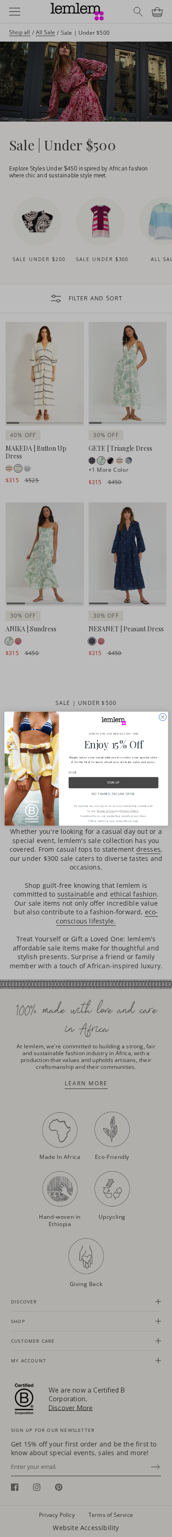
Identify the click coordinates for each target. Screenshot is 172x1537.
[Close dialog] (162, 716)
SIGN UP (113, 782)
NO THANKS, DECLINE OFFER (113, 794)
